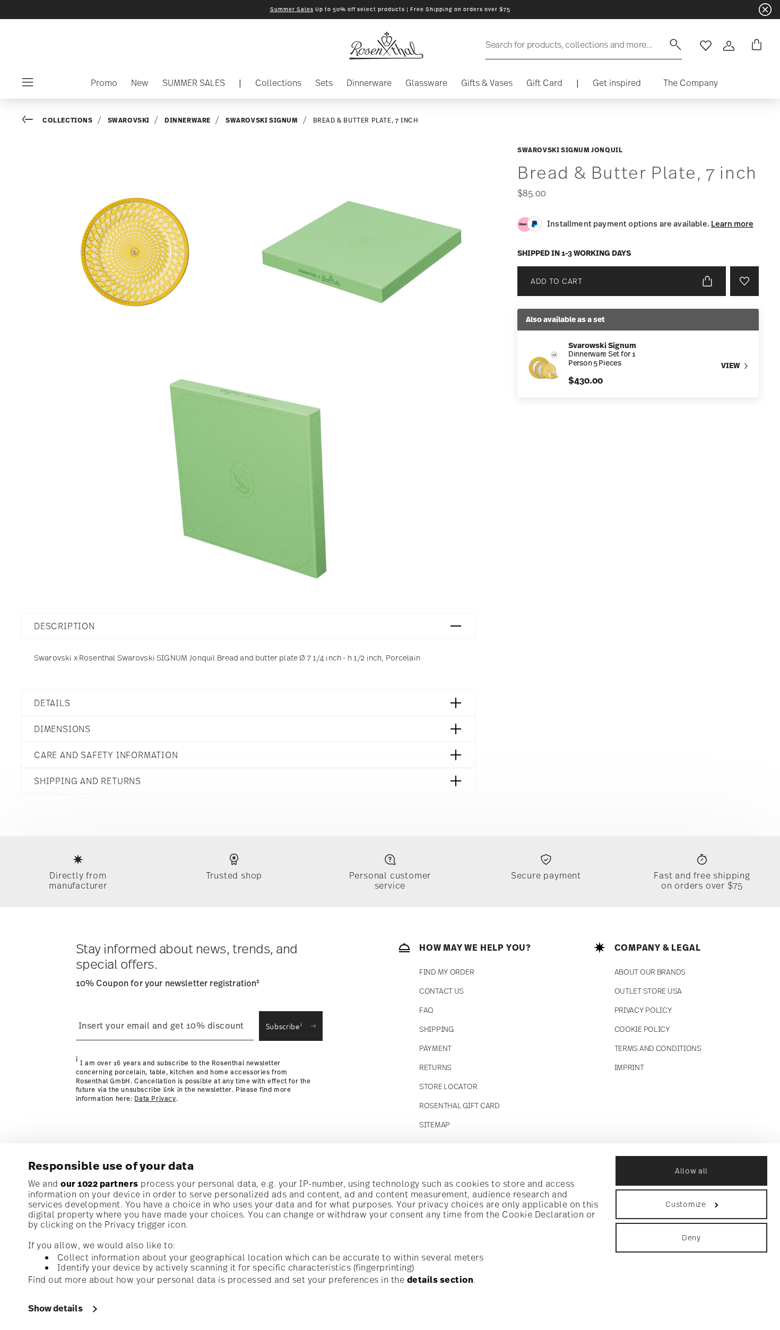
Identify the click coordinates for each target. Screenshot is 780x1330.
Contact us (441, 991)
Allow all (691, 1171)
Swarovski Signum (262, 120)
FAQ (426, 1010)
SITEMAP (434, 1124)
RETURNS (435, 1067)
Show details (55, 1308)
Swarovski (129, 120)
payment (435, 1048)
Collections (67, 120)
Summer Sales (292, 9)
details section (440, 1279)
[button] (278, 85)
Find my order (446, 972)
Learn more (732, 223)
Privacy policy (643, 1010)
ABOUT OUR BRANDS (650, 972)
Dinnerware (187, 120)
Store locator (448, 1086)
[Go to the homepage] (385, 45)
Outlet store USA (648, 991)
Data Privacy (155, 1098)
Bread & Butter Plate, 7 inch (366, 120)
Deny (691, 1237)
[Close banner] (765, 9)
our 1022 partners (99, 1183)
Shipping (436, 1029)
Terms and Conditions (657, 1048)
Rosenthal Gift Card (459, 1105)
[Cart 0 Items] (754, 45)
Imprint (629, 1067)
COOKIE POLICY (642, 1029)
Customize (685, 1204)
